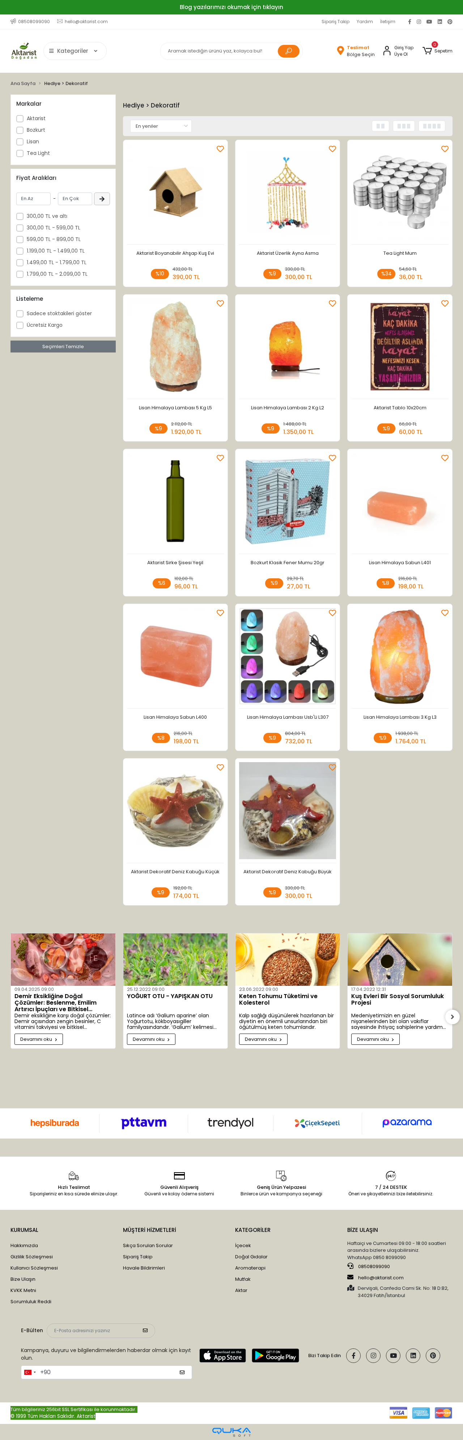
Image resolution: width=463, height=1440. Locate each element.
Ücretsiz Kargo (45, 325)
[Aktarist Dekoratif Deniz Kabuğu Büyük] (287, 812)
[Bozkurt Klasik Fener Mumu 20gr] (287, 503)
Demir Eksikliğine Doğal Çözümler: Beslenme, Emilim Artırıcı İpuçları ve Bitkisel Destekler (55, 1003)
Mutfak (243, 1279)
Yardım (365, 21)
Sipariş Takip (335, 21)
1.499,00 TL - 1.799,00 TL (56, 262)
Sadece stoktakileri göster (59, 313)
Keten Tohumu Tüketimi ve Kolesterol (278, 1000)
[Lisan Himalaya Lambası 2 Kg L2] (287, 348)
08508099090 (373, 1266)
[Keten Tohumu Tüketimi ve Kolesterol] (287, 959)
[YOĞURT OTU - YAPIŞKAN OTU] (175, 959)
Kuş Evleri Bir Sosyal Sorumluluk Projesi (397, 1000)
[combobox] (29, 1372)
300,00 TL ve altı (47, 216)
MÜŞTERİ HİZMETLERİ (149, 1230)
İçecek (243, 1245)
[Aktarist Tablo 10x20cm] (399, 348)
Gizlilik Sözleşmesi (31, 1256)
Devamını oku (36, 1039)
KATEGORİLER (253, 1230)
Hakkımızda (24, 1245)
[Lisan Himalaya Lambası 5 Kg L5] (175, 348)
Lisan (33, 141)
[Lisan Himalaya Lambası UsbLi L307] (287, 658)
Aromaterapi (250, 1267)
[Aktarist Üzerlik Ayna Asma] (287, 194)
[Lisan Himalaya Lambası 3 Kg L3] (399, 658)
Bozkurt (36, 130)
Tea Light (38, 153)
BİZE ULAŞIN (362, 1230)
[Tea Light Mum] (399, 194)
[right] (452, 1017)
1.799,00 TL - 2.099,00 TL (57, 274)
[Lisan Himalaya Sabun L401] (399, 503)
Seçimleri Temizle (63, 346)
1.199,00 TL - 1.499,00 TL (56, 250)
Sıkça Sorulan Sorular (148, 1245)
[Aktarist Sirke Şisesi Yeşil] (175, 503)
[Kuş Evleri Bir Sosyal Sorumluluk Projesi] (400, 959)
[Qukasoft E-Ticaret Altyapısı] (231, 1432)
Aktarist (36, 118)
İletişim (387, 21)
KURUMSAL (24, 1230)
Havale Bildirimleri (144, 1267)
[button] (437, 51)
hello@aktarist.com (381, 1277)
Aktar (241, 1290)
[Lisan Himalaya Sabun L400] (175, 658)
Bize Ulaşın (22, 1279)
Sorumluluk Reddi (30, 1301)
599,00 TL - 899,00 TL (54, 239)
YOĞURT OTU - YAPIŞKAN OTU (170, 996)
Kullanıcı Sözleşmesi (34, 1267)
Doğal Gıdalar (251, 1256)
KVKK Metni (23, 1290)
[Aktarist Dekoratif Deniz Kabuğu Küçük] (175, 812)
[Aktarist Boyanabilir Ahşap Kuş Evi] (175, 194)
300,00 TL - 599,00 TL (53, 227)
